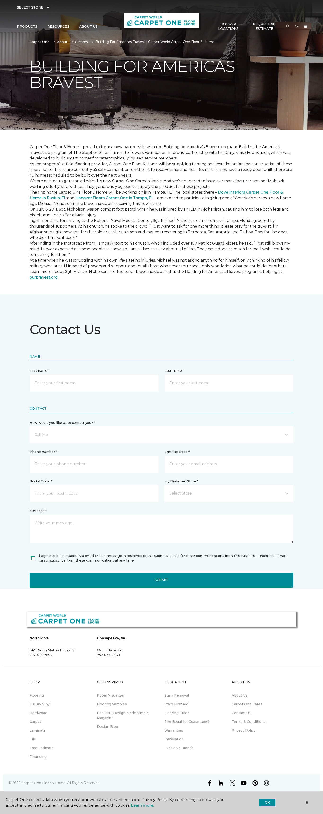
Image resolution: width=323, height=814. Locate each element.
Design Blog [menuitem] (107, 726)
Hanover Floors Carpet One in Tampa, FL (114, 198)
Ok (267, 802)
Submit (161, 580)
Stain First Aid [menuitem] (176, 704)
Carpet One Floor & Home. (43, 783)
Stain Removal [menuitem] (176, 695)
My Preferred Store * (181, 481)
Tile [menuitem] (33, 739)
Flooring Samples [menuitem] (112, 704)
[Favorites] (296, 26)
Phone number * (43, 451)
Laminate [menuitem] (38, 730)
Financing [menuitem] (38, 756)
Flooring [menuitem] (37, 695)
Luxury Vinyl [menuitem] (40, 704)
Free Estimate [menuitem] (42, 748)
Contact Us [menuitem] (241, 713)
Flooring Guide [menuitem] (176, 713)
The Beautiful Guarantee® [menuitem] (186, 721)
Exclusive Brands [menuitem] (178, 748)
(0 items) (305, 26)
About (62, 42)
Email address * (177, 451)
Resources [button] (58, 26)
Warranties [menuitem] (173, 730)
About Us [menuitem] (240, 695)
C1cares (81, 42)
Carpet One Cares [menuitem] (247, 704)
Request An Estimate (264, 26)
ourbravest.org (44, 277)
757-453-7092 (41, 655)
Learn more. (142, 805)
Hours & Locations (228, 26)
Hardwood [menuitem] (38, 713)
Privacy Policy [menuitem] (244, 730)
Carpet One (39, 42)
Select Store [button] (30, 7)
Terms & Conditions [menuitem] (249, 721)
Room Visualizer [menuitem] (111, 695)
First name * (40, 370)
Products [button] (27, 26)
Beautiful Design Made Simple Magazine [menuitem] (123, 715)
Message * (38, 511)
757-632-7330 (108, 655)
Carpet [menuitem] (35, 721)
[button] (287, 26)
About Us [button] (88, 26)
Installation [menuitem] (174, 739)
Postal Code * (41, 481)
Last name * (174, 370)
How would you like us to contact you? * (62, 422)
